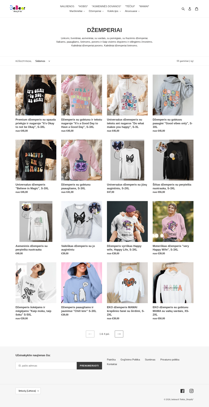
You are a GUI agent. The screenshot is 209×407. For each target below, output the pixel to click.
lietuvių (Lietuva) (27, 390)
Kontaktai (112, 364)
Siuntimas (150, 359)
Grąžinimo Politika (130, 359)
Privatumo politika (169, 359)
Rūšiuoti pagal (24, 61)
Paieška (111, 359)
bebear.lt (175, 399)
